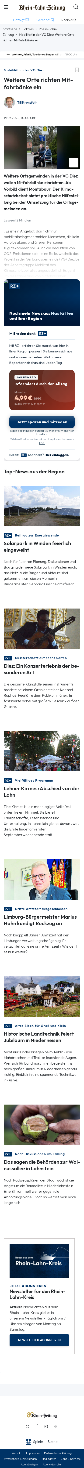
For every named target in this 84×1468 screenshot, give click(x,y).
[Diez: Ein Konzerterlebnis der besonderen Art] (42, 628)
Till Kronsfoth (27, 102)
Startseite (10, 29)
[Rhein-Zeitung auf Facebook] (37, 1426)
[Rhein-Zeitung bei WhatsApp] (27, 1426)
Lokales (28, 29)
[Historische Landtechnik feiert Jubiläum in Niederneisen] (42, 995)
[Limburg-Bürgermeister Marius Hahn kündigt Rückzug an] (42, 879)
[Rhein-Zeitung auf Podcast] (55, 1426)
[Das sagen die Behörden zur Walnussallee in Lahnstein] (42, 1124)
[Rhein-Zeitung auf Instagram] (46, 1426)
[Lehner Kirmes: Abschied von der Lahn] (42, 750)
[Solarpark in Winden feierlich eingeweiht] (42, 505)
